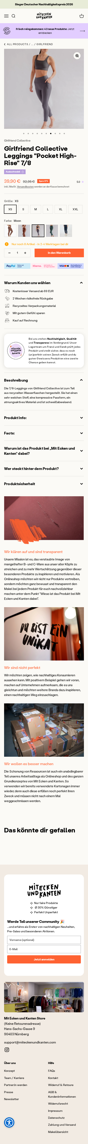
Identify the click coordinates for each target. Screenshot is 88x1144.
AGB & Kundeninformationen (62, 1094)
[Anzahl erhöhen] (25, 253)
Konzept (9, 1071)
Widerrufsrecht (58, 1103)
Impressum (55, 1111)
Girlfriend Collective (17, 140)
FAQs (51, 1071)
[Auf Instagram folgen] (7, 1050)
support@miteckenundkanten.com (30, 1042)
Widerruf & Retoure (60, 1085)
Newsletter (11, 1099)
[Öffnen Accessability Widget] (9, 1122)
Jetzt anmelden (44, 959)
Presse (8, 1092)
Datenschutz (56, 1118)
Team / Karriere (14, 1078)
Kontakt (53, 1078)
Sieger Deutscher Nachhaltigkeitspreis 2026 (44, 4)
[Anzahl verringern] (9, 253)
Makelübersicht (58, 1132)
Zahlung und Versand (62, 1125)
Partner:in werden (15, 1085)
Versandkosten (25, 186)
